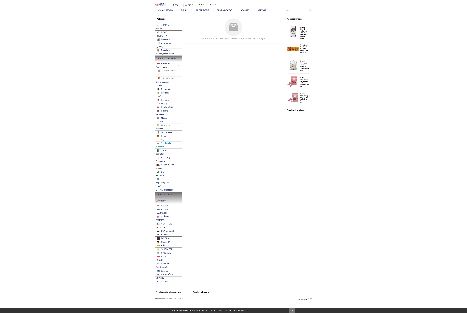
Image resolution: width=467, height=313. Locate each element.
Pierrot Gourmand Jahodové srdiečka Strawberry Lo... (304, 81)
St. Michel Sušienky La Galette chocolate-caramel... (305, 48)
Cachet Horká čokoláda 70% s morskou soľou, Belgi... (303, 32)
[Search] (310, 10)
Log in (181, 298)
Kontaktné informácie (201, 292)
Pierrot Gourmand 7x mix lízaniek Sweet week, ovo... (305, 65)
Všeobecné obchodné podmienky (169, 292)
